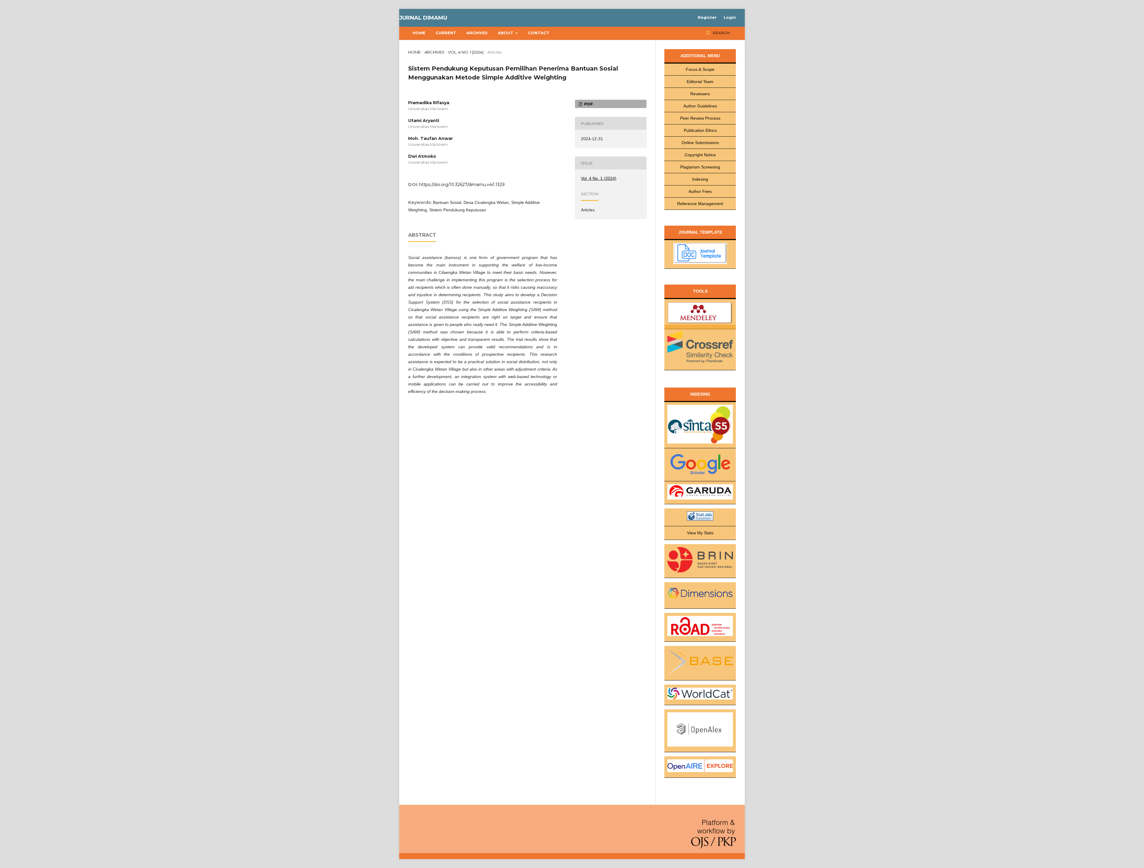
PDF (588, 104)
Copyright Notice (700, 154)
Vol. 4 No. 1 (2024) (466, 52)
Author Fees (700, 191)
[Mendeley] (700, 314)
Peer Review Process (700, 118)
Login (730, 17)
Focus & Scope (700, 69)
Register (707, 17)
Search (720, 32)
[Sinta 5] (700, 425)
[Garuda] (700, 492)
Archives (477, 32)
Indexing (700, 179)
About (506, 32)
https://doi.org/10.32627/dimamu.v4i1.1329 (462, 184)
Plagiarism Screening (700, 167)
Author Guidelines (700, 106)
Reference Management (700, 203)
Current (446, 32)
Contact (538, 32)
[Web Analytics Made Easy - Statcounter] (700, 517)
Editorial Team (700, 81)
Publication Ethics (700, 130)
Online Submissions (700, 142)
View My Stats (700, 532)
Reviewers (700, 93)
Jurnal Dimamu (423, 18)
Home (419, 32)
